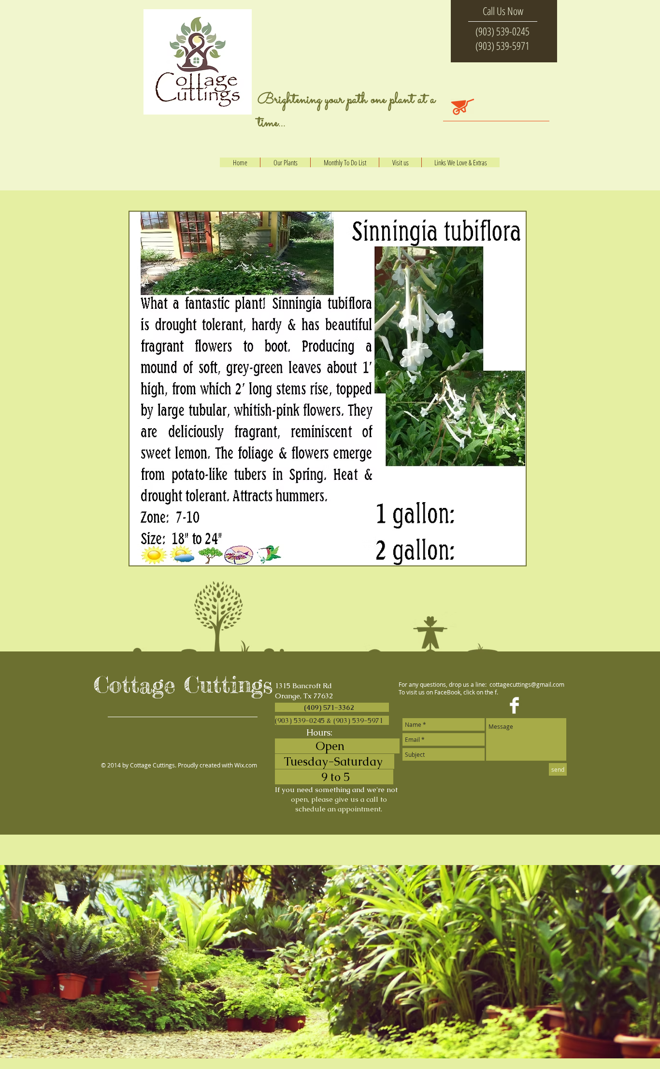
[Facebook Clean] (514, 705)
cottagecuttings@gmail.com (526, 684)
